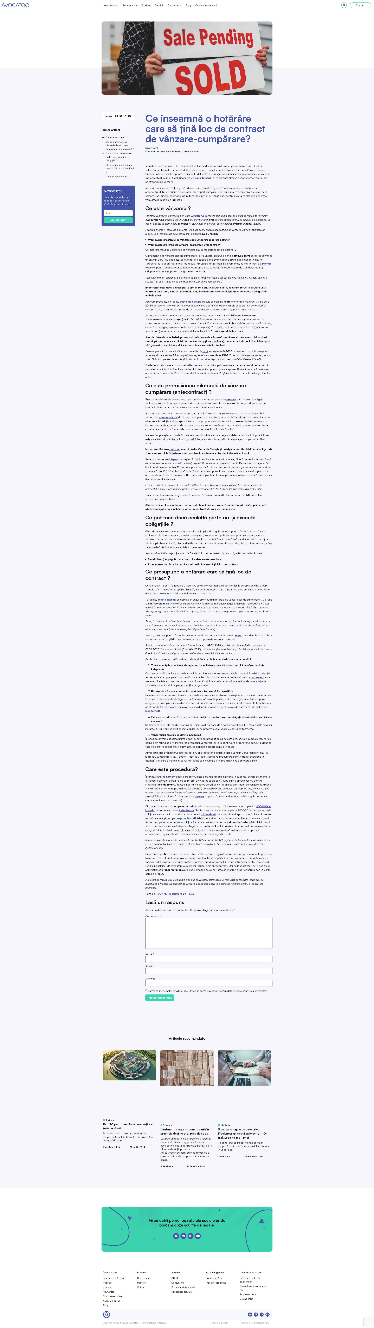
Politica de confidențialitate (255, 1322)
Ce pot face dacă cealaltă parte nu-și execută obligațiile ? (119, 157)
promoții (248, 173)
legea (174, 459)
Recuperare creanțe (181, 1291)
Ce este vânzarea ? (116, 137)
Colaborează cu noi (206, 5)
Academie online (111, 1300)
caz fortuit (152, 710)
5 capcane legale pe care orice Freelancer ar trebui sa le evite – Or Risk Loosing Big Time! (242, 1133)
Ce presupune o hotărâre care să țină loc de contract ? (120, 168)
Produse (146, 5)
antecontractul (168, 417)
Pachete (141, 1282)
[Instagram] (191, 1236)
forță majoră (168, 706)
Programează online (216, 1282)
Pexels (191, 893)
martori (231, 869)
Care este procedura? (117, 176)
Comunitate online (112, 1296)
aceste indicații (166, 599)
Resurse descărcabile (114, 1278)
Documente (143, 1278)
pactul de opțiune (190, 301)
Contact (360, 5)
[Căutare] (344, 5)
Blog (188, 5)
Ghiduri (140, 1287)
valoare (199, 796)
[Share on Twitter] (120, 116)
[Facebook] (176, 1236)
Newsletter (108, 1291)
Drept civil (151, 147)
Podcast (107, 1282)
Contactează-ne (214, 1278)
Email (149, 966)
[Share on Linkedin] (125, 116)
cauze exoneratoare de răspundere (223, 695)
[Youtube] (198, 1236)
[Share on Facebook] (116, 116)
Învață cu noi (111, 5)
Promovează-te (248, 1294)
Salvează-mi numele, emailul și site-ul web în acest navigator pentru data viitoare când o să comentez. (207, 990)
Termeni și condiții (219, 1322)
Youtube (107, 1287)
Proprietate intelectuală (183, 1287)
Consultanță (175, 5)
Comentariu (153, 916)
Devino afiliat (246, 1298)
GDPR (174, 1278)
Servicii (159, 5)
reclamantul (170, 776)
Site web (150, 978)
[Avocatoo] (15, 5)
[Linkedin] (183, 1236)
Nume (149, 954)
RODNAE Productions (169, 893)
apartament (203, 177)
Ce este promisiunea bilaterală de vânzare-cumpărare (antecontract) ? (120, 145)
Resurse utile (129, 5)
